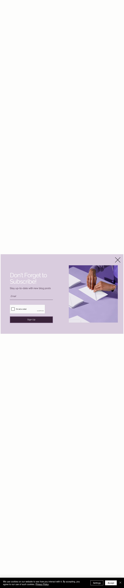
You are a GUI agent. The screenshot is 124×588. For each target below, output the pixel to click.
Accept (111, 582)
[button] (117, 260)
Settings (97, 582)
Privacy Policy (42, 584)
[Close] (120, 583)
